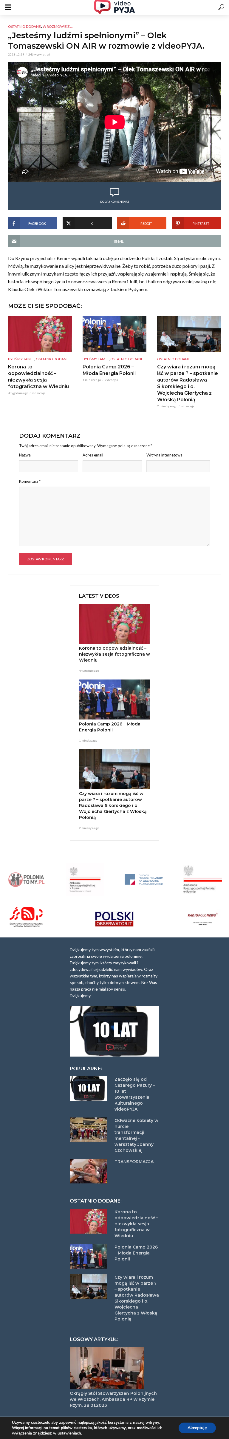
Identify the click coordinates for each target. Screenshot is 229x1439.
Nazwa (25, 455)
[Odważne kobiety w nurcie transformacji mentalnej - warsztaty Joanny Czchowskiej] (89, 1129)
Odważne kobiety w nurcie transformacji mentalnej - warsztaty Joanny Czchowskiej (136, 1135)
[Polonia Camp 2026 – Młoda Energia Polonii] (114, 334)
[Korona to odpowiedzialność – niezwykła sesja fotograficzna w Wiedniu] (40, 334)
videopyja (38, 393)
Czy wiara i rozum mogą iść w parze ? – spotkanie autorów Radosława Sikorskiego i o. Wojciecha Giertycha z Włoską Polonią (187, 383)
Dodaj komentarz (114, 201)
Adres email (93, 455)
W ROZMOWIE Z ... (58, 26)
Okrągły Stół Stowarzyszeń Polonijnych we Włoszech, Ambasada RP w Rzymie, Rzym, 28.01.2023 (113, 1399)
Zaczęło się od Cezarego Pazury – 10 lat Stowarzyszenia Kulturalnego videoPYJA (134, 1094)
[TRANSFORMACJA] (89, 1171)
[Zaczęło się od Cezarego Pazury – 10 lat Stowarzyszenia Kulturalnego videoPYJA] (89, 1088)
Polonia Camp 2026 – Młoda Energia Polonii (109, 370)
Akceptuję (197, 1428)
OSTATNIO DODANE (24, 26)
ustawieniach (69, 1433)
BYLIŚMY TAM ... (21, 359)
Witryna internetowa (164, 455)
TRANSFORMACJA (134, 1161)
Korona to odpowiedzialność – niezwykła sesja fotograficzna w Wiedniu (38, 376)
